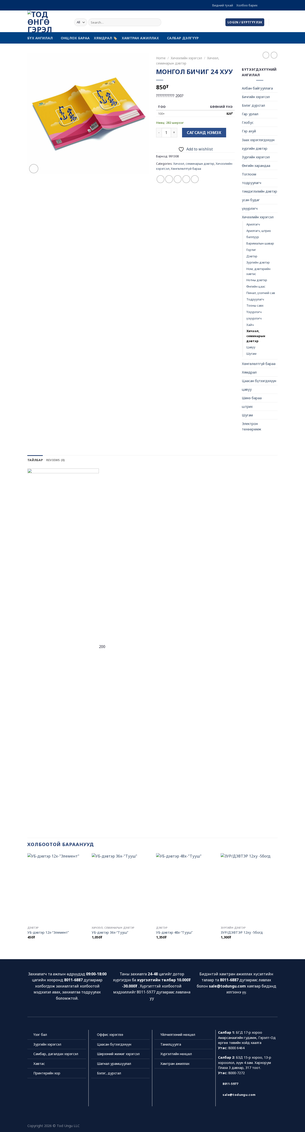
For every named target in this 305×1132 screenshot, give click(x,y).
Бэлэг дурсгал (253, 105)
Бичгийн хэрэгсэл (256, 97)
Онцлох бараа (75, 38)
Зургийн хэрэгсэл (256, 157)
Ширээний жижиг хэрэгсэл (118, 1054)
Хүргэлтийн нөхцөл (176, 1054)
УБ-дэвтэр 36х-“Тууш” (110, 932)
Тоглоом (249, 174)
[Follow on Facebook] (261, 5)
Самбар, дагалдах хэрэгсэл (55, 1054)
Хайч (250, 325)
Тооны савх (255, 305)
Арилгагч (253, 224)
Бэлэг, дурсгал (109, 1073)
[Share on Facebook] (160, 179)
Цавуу (250, 347)
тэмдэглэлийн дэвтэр (259, 191)
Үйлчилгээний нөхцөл (177, 1034)
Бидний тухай (222, 5)
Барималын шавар (260, 243)
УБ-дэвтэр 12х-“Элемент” (48, 932)
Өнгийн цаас (255, 286)
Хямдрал (249, 372)
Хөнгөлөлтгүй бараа (186, 168)
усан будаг (251, 200)
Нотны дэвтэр (256, 280)
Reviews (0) (55, 460)
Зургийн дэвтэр (258, 262)
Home (161, 58)
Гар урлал (250, 114)
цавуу (247, 389)
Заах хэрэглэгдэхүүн (258, 140)
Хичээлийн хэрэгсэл (186, 58)
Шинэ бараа (252, 398)
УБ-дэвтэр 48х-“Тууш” (174, 932)
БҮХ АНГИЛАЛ (40, 38)
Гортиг (251, 250)
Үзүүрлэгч (254, 312)
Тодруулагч (255, 299)
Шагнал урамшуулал (114, 1063)
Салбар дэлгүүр (183, 38)
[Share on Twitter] (169, 179)
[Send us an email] (275, 5)
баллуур (252, 237)
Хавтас (39, 1063)
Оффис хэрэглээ (110, 1034)
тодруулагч (251, 182)
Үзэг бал (40, 1034)
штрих (247, 406)
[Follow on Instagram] (266, 5)
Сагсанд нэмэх (204, 132)
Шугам (251, 353)
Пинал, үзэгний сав (260, 293)
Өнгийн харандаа (256, 165)
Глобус (248, 122)
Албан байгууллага (257, 88)
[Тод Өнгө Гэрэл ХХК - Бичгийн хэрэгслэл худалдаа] (47, 21)
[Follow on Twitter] (270, 5)
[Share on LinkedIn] (195, 179)
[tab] (35, 460)
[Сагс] (275, 22)
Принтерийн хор (46, 1073)
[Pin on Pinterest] (186, 179)
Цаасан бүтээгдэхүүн (259, 381)
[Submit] (157, 22)
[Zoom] (33, 168)
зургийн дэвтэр (254, 148)
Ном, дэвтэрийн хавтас (258, 271)
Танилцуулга (170, 1044)
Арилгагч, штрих (258, 231)
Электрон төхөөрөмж (251, 426)
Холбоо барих (247, 5)
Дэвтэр (251, 256)
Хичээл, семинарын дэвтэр (193, 163)
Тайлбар (35, 460)
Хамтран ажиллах (140, 38)
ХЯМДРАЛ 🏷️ (105, 38)
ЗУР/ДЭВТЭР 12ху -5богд (242, 932)
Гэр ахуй (249, 131)
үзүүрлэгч (250, 208)
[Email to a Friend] (178, 179)
